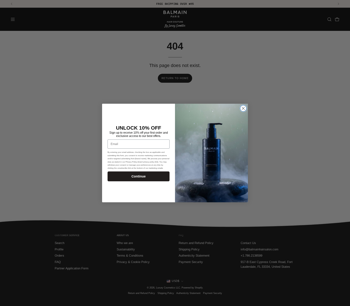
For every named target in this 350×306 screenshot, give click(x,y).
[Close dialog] (243, 108)
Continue (138, 176)
